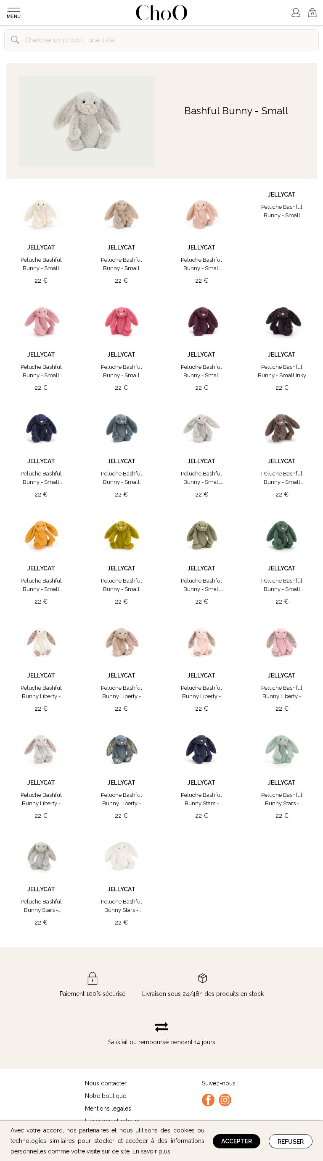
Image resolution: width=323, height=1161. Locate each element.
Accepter (236, 1141)
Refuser (291, 1141)
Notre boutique (105, 1096)
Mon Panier (309, 9)
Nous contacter (106, 1083)
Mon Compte (295, 12)
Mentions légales (108, 1108)
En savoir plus (151, 1151)
